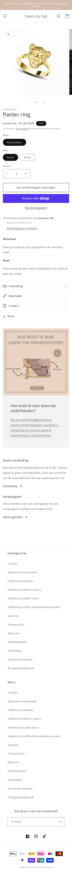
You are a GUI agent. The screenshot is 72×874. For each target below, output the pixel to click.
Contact (12, 563)
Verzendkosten (22, 128)
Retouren (13, 633)
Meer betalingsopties (36, 207)
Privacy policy (16, 624)
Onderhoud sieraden (20, 581)
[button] (5, 16)
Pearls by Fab (31, 867)
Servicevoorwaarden (20, 659)
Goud (10, 157)
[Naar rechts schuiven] (44, 102)
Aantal (6, 166)
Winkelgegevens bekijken (22, 228)
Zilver (27, 157)
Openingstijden (13, 517)
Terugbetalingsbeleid (21, 668)
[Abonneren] (60, 821)
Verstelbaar (14, 142)
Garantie (13, 616)
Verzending (10, 486)
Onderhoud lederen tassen (24, 589)
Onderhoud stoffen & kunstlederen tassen (34, 607)
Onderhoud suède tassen (23, 598)
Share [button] (10, 316)
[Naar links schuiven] (27, 102)
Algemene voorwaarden (22, 572)
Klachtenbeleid (17, 642)
